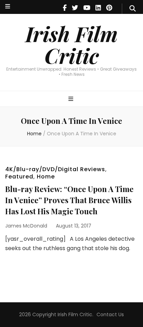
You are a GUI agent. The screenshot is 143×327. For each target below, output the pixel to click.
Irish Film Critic (71, 44)
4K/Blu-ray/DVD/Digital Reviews (55, 169)
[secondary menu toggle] (7, 6)
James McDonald (26, 225)
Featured (19, 177)
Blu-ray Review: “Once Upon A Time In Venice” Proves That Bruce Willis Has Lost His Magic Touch (69, 200)
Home (46, 177)
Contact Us (110, 314)
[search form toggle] (132, 8)
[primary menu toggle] (71, 99)
